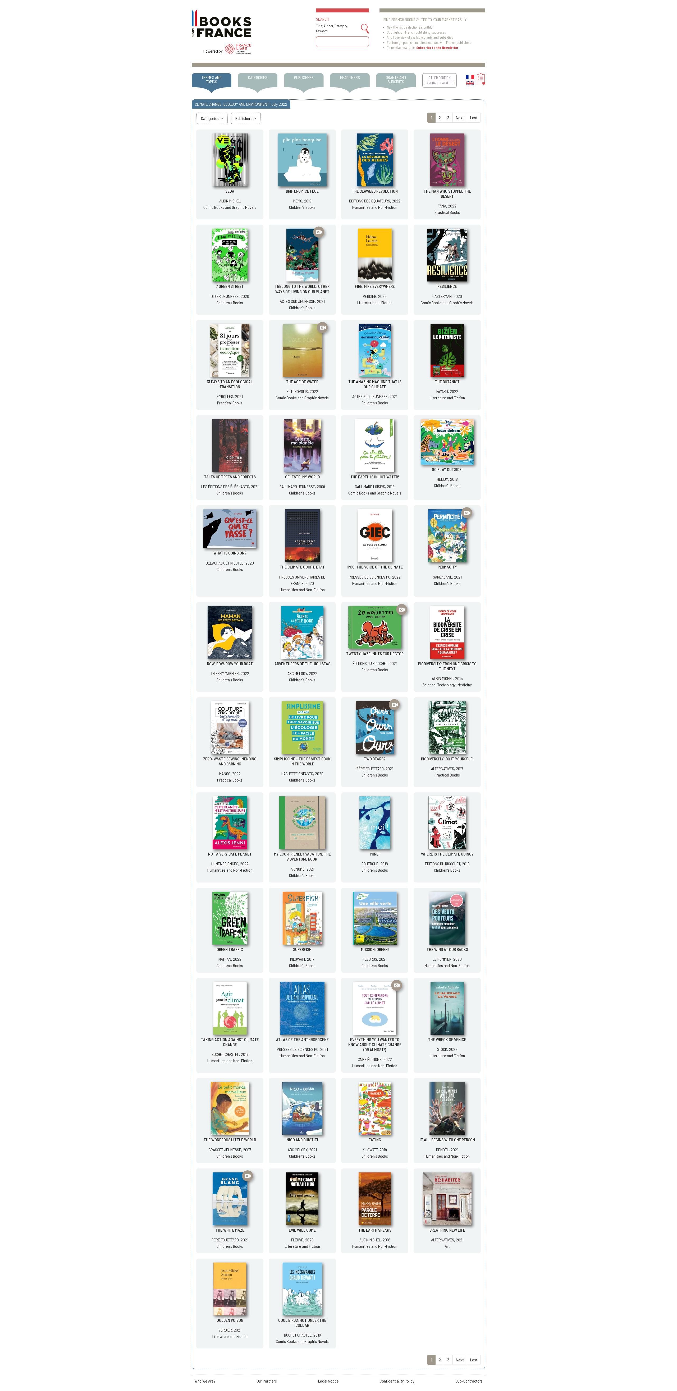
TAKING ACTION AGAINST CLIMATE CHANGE (230, 1042)
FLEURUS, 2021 (375, 959)
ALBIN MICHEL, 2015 (447, 678)
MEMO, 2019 (302, 200)
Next (460, 117)
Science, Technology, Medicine (447, 684)
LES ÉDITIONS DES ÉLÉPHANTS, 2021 (230, 486)
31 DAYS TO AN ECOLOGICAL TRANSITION (230, 384)
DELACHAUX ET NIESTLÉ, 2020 (230, 562)
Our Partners (267, 1380)
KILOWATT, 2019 (375, 1149)
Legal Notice (328, 1380)
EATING (375, 1139)
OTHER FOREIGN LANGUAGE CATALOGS (439, 80)
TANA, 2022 (447, 205)
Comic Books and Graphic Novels (229, 207)
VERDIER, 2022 (375, 296)
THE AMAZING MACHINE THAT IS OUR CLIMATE (374, 384)
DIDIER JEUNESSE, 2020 (230, 296)
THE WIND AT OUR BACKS (447, 949)
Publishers (244, 118)
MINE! (374, 853)
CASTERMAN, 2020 (447, 296)
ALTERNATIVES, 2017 (447, 768)
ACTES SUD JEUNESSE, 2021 (302, 301)
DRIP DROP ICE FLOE (302, 190)
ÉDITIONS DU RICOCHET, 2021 (375, 663)
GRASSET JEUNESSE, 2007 (230, 1149)
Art (447, 1246)
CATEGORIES (257, 77)
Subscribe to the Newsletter (437, 47)
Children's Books (302, 207)
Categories (210, 118)
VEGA (229, 190)
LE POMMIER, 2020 (447, 959)
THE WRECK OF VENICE (447, 1039)
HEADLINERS (350, 77)
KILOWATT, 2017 (302, 959)
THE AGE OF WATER (302, 381)
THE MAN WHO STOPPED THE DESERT (447, 193)
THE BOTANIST (447, 381)
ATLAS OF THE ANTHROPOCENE (302, 1039)
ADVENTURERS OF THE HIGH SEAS (302, 663)
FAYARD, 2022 (447, 391)
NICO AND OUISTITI (302, 1139)
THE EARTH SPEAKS (374, 1229)
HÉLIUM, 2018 (447, 479)
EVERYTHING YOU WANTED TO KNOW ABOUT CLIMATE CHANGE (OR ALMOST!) (374, 1044)
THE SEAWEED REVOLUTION (375, 190)
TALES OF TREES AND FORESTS (230, 476)
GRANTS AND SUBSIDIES (396, 79)
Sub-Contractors (469, 1380)
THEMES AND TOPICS (212, 79)
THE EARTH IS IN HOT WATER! (374, 476)
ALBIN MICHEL (230, 200)
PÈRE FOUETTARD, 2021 (374, 768)
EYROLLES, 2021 (230, 396)
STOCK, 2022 (447, 1049)
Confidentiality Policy (397, 1380)
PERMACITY (447, 566)
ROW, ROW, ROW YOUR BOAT (230, 663)
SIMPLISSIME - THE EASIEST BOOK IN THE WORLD (302, 761)
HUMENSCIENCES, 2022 (230, 863)
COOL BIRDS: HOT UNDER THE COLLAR (302, 1323)
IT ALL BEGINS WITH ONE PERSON (447, 1139)
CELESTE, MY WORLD (302, 476)
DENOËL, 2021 (447, 1149)
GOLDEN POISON (230, 1320)
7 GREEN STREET (230, 286)
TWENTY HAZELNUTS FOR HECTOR (375, 653)
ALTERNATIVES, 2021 (447, 1239)
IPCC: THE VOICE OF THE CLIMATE (375, 566)
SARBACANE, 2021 (447, 576)
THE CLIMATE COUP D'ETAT (302, 566)
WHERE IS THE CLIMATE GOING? (447, 853)
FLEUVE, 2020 (302, 1239)
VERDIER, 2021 (229, 1329)
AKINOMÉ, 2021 (302, 868)
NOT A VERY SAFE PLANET (230, 853)
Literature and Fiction (374, 302)
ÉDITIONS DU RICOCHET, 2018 (447, 863)
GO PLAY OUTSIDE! (447, 469)
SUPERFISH (302, 949)
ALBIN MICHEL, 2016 (374, 1239)
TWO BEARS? (375, 758)
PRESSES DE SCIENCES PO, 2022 (375, 576)
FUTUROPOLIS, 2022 (302, 391)
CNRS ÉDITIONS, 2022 (375, 1059)
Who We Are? (205, 1380)
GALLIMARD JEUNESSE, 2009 (302, 486)
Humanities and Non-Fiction (374, 207)
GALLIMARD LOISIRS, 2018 (375, 486)
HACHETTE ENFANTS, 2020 (302, 773)
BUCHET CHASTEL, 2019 (230, 1054)
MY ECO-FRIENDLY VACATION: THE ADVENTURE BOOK (302, 856)
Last (473, 117)
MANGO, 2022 (230, 773)
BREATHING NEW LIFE (447, 1229)
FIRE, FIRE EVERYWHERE (375, 286)
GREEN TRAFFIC (230, 949)
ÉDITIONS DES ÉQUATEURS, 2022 (374, 200)
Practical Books (447, 212)
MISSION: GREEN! (375, 949)
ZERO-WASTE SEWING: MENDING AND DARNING (230, 761)
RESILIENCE (447, 286)
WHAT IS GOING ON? (229, 552)
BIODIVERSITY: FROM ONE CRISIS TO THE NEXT (447, 666)
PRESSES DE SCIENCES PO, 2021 (302, 1049)
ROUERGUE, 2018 (375, 863)
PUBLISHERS (304, 77)
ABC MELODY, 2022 (302, 673)
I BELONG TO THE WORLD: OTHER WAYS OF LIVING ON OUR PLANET (302, 289)
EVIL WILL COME (302, 1229)
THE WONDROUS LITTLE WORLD (230, 1139)
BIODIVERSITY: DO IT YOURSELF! (447, 758)
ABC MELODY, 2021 (302, 1149)
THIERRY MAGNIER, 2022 (230, 673)
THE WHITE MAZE (230, 1229)
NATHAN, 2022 (229, 959)
